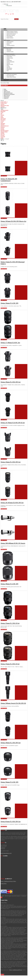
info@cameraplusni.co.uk (6, 853)
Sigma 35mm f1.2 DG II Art (10, 623)
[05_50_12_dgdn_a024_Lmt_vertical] (8, 738)
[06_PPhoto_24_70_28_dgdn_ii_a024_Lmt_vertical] (8, 418)
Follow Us (6, 4)
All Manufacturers (4, 110)
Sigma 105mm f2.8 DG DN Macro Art (13, 221)
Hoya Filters (3, 118)
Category (2, 104)
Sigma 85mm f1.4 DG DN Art (11, 821)
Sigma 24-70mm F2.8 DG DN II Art (13, 423)
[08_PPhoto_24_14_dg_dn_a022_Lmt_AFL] (8, 458)
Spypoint (2, 135)
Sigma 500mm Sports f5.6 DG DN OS (13, 703)
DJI (1, 113)
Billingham (3, 111)
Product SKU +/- (4, 101)
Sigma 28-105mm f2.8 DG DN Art (12, 503)
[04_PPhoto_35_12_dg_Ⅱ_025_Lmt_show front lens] (8, 619)
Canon (2, 112)
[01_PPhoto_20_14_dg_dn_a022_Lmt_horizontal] (8, 377)
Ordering (2, 106)
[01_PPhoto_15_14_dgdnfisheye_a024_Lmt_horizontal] (8, 257)
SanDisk (2, 133)
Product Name (4, 103)
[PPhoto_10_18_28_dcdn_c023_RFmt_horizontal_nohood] (8, 174)
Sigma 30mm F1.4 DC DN (9, 584)
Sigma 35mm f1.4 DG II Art (10, 664)
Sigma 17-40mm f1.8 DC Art (10, 342)
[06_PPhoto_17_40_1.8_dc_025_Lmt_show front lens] (8, 338)
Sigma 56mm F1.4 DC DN (9, 782)
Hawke (2, 117)
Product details (4, 176)
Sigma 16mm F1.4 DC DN (9, 303)
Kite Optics (3, 119)
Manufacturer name (5, 105)
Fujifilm (2, 115)
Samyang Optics (4, 131)
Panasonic (3, 127)
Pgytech (2, 128)
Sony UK (3, 134)
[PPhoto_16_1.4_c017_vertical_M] (8, 299)
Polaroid (2, 129)
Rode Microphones (5, 130)
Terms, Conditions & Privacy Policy (8, 881)
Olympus (2, 124)
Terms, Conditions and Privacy (15, 969)
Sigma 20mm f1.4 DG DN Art (11, 382)
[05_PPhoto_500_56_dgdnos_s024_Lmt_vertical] (8, 699)
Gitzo (2, 116)
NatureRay (3, 123)
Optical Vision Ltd (4, 125)
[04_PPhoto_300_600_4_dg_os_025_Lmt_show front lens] (8, 539)
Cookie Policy (4, 883)
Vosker (2, 137)
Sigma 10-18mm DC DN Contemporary (9, 180)
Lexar (2, 122)
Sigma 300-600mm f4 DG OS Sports (13, 543)
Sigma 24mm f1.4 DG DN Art (11, 462)
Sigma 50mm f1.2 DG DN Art (11, 743)
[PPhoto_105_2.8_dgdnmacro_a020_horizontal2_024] (8, 217)
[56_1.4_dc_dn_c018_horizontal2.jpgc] (8, 778)
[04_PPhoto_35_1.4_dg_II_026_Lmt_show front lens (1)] (8, 659)
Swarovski (3, 136)
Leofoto (2, 121)
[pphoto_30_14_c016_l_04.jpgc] (8, 579)
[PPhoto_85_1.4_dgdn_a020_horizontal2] (8, 817)
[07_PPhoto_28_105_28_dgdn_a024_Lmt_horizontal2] (8, 498)
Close (2, 974)
